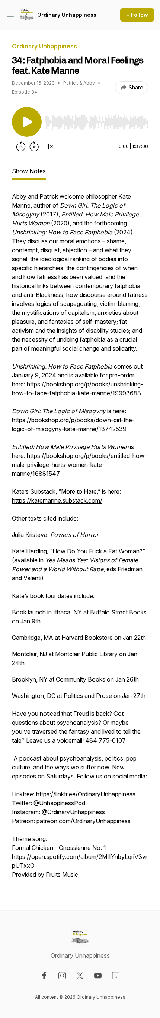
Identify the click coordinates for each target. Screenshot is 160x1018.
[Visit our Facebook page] (44, 975)
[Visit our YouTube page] (98, 975)
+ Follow (137, 15)
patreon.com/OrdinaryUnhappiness (83, 821)
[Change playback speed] (49, 146)
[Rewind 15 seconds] (21, 146)
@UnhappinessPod (59, 803)
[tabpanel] (80, 539)
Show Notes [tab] (29, 171)
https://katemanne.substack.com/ (57, 500)
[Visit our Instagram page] (62, 975)
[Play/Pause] (27, 122)
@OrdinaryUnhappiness (73, 812)
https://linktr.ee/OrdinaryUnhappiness (85, 794)
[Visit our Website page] (115, 975)
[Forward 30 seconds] (34, 146)
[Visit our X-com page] (80, 975)
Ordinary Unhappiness (66, 15)
